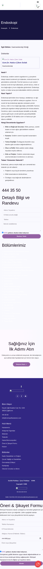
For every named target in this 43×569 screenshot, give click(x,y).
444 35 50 (11, 190)
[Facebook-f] (21, 396)
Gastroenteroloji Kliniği (20, 47)
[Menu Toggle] (38, 2)
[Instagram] (17, 396)
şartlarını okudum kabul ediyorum (16, 233)
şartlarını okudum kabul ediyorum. (14, 551)
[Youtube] (25, 396)
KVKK (5, 233)
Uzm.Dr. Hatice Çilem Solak (14, 63)
